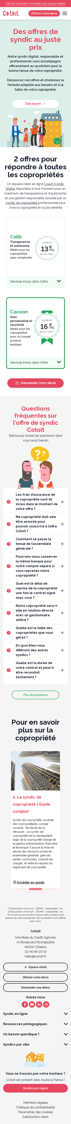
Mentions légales (35, 1103)
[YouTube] (32, 1004)
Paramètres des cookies (35, 1112)
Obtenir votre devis (44, 13)
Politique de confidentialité (35, 1107)
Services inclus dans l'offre (29, 281)
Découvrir (33, 104)
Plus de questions (35, 695)
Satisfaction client (35, 1117)
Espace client (38, 967)
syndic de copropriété (21, 203)
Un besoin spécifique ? (21, 1034)
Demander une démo (35, 987)
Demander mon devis (38, 383)
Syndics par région (35, 1088)
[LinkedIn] (39, 1004)
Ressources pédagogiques (25, 1024)
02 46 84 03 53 (36, 952)
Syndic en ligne (15, 1014)
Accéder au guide (30, 882)
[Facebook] (25, 1004)
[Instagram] (46, 1004)
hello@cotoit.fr (35, 956)
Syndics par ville (16, 1044)
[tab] (21, 889)
